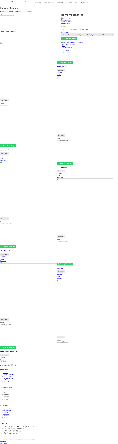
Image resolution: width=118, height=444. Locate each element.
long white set (62, 167)
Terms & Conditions (8, 378)
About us (5, 373)
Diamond (60, 3)
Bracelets (19, 11)
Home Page (37, 3)
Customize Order (71, 3)
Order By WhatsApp (70, 38)
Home (1, 11)
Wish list (5, 412)
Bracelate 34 (61, 66)
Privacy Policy (7, 376)
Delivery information (8, 374)
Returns (5, 397)
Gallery (5, 380)
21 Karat (14, 11)
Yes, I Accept (3, 443)
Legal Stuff (6, 381)
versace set (4, 150)
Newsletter (6, 414)
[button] (49, 3)
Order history (7, 410)
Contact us (84, 3)
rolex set (60, 268)
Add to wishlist (65, 32)
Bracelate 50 (5, 251)
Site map (5, 399)
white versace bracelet (9, 351)
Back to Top (3, 441)
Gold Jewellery (48, 3)
